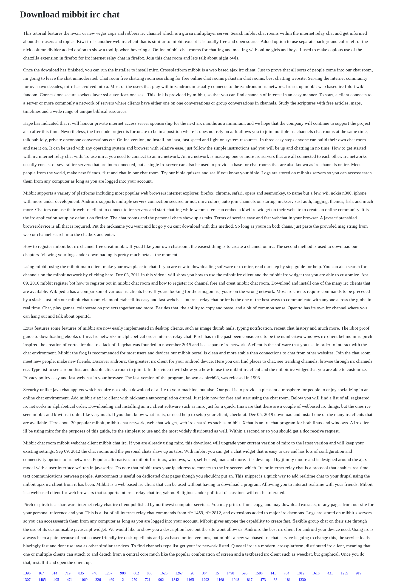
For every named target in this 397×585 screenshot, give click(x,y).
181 (288, 580)
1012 (300, 573)
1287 (108, 573)
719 (68, 573)
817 (249, 580)
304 (204, 573)
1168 (220, 580)
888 (149, 573)
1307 (27, 580)
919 (358, 573)
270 (134, 580)
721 (147, 580)
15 (217, 573)
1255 (344, 573)
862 (136, 573)
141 (273, 573)
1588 (259, 573)
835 (81, 573)
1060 (84, 580)
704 (286, 573)
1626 (163, 573)
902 (161, 580)
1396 (27, 573)
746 (94, 573)
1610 (316, 573)
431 (330, 573)
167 (41, 573)
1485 (42, 580)
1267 (179, 573)
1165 (190, 580)
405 (56, 580)
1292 (205, 580)
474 (69, 580)
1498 (230, 573)
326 (98, 580)
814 (54, 573)
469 (111, 580)
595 (244, 573)
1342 (175, 580)
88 (275, 580)
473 (263, 580)
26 (192, 573)
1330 (302, 580)
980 (123, 573)
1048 (235, 580)
